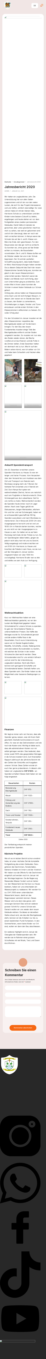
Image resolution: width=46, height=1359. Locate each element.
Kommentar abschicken (23, 1028)
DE (35, 6)
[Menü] (41, 5)
